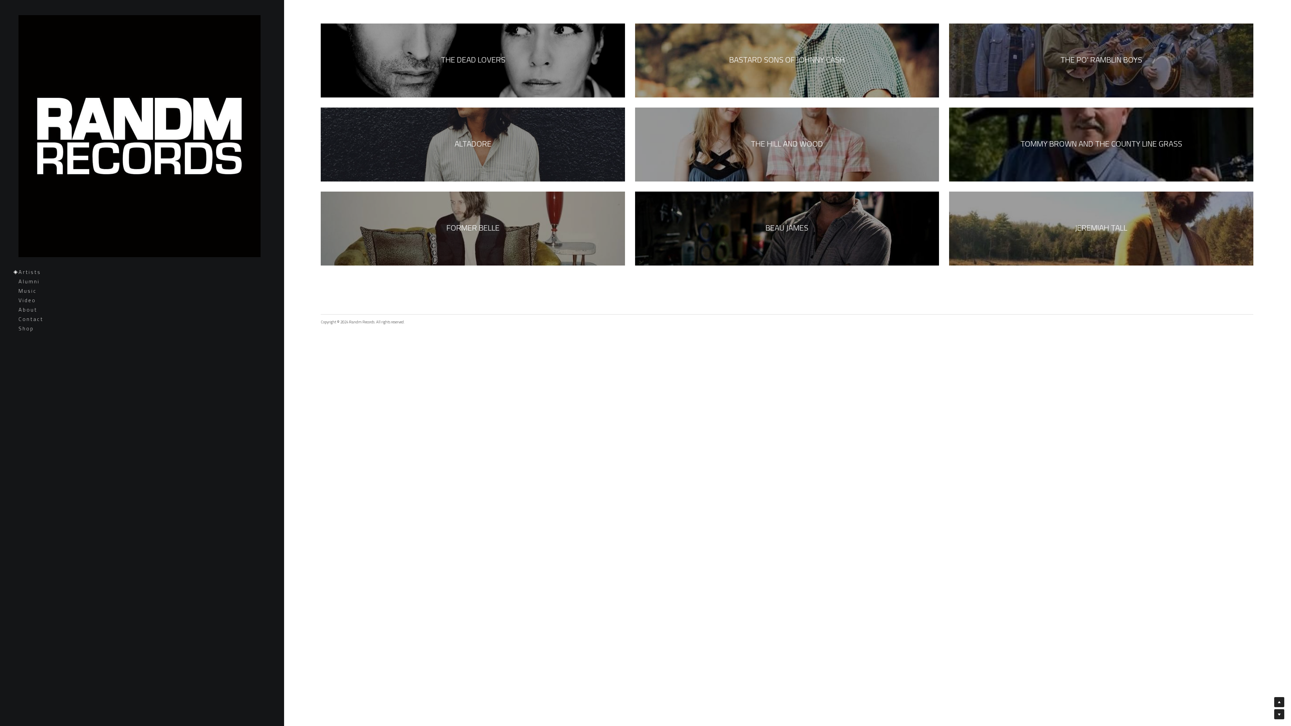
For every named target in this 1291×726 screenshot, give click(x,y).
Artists (29, 272)
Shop (26, 328)
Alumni (29, 281)
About (27, 310)
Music (27, 291)
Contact (30, 319)
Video (27, 300)
